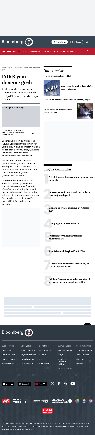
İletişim (79, 363)
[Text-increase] (33, 133)
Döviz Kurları (44, 346)
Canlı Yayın (7, 350)
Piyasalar (18, 68)
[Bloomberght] (17, 42)
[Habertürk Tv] (17, 401)
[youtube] (73, 384)
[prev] (87, 51)
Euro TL (42, 359)
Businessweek (8, 346)
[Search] (87, 42)
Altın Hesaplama (65, 350)
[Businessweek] (62, 401)
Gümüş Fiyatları (64, 346)
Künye (60, 355)
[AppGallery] (41, 384)
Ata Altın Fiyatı (27, 363)
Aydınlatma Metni (84, 350)
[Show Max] (91, 401)
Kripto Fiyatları (8, 363)
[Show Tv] (77, 401)
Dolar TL (42, 355)
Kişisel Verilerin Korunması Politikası (64, 361)
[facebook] (59, 384)
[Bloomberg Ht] (40, 401)
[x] (52, 384)
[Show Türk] (84, 401)
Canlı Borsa (44, 363)
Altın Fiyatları (26, 346)
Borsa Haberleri (8, 355)
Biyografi (80, 359)
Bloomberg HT (7, 68)
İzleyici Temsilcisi (65, 368)
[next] (93, 51)
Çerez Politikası (82, 355)
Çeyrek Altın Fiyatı (28, 355)
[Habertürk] (6, 401)
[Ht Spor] (27, 401)
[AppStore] (8, 384)
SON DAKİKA (9, 51)
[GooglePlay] (24, 384)
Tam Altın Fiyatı (27, 359)
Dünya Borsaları (8, 359)
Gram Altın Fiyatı (28, 350)
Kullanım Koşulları (83, 346)
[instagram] (65, 384)
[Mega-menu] (91, 42)
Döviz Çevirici (45, 350)
